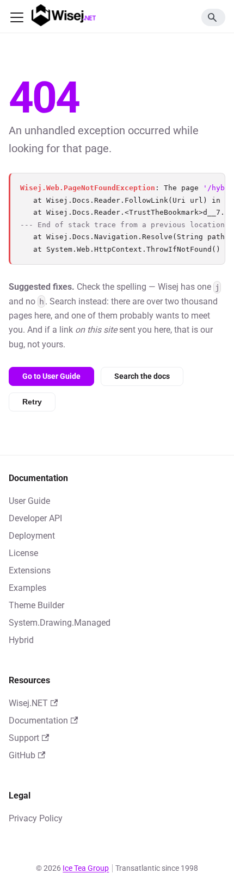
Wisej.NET (28, 703)
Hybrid (21, 640)
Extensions (30, 570)
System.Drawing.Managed (59, 622)
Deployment (32, 536)
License (23, 553)
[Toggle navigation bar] (17, 17)
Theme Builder (36, 605)
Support (24, 738)
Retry (32, 401)
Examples (27, 588)
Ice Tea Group (86, 868)
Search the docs (142, 376)
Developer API (35, 518)
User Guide (29, 501)
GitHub (22, 755)
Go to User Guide (51, 376)
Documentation (38, 720)
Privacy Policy (36, 818)
